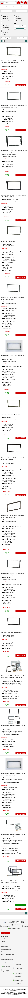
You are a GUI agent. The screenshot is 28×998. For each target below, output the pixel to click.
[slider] (15, 28)
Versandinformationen (15, 994)
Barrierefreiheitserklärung (7, 959)
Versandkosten (19, 989)
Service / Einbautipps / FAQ (7, 954)
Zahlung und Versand (6, 949)
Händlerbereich (4, 936)
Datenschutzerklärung (6, 951)
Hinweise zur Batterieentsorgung (8, 956)
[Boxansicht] (4, 41)
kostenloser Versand (20, 904)
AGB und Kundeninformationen (8, 944)
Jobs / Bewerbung (5, 938)
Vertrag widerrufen (5, 933)
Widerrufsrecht (4, 946)
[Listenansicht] (2, 41)
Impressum (3, 941)
